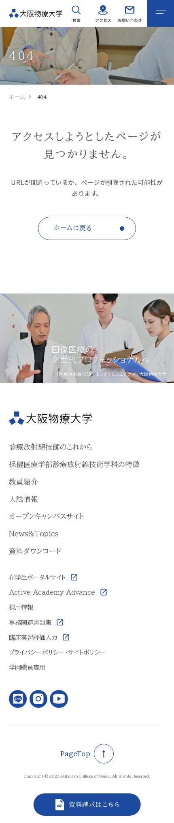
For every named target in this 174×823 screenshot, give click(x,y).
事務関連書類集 (30, 622)
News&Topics (34, 533)
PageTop (75, 753)
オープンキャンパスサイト (46, 516)
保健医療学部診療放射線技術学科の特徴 (74, 464)
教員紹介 (23, 481)
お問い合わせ (130, 20)
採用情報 (21, 607)
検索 (76, 20)
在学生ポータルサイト (37, 577)
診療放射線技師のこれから (50, 446)
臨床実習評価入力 (33, 637)
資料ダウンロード (35, 551)
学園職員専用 (27, 667)
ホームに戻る (73, 228)
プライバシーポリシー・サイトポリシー (57, 652)
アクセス (103, 20)
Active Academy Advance (52, 592)
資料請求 (82, 804)
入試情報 (23, 499)
